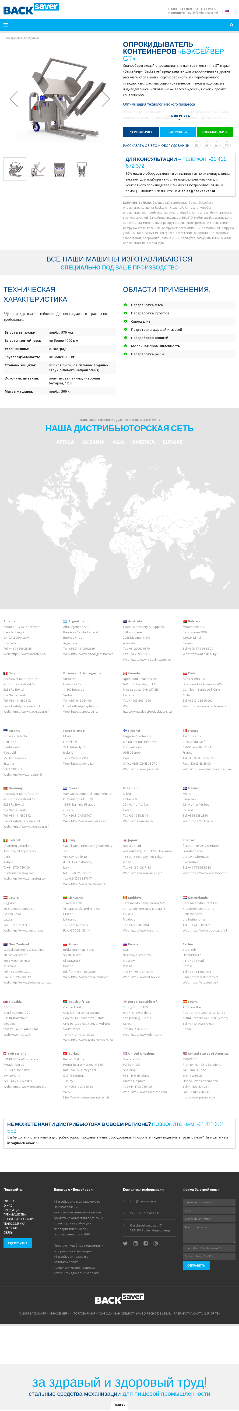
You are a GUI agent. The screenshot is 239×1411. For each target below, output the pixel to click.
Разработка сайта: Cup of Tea (197, 1313)
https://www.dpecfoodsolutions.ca (147, 711)
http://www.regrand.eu (27, 930)
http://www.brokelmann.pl (89, 977)
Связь (8, 1232)
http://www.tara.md (144, 930)
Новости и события (19, 1219)
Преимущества (15, 1214)
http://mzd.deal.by (204, 654)
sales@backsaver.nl (198, 191)
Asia (118, 442)
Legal (166, 1313)
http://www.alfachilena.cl (208, 706)
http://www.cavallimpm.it (88, 884)
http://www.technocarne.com (210, 769)
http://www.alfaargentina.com (92, 654)
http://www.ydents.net (146, 1034)
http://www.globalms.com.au (151, 659)
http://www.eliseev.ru (146, 977)
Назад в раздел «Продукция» (21, 38)
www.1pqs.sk (20, 1034)
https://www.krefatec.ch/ (28, 654)
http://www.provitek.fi (26, 774)
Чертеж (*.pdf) (141, 131)
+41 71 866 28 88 (20, 648)
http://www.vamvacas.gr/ (89, 821)
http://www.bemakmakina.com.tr (86, 1097)
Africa (65, 442)
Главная (10, 1201)
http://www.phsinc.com (199, 1097)
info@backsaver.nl (205, 13)
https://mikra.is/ (82, 763)
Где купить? (178, 131)
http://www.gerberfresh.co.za (92, 1040)
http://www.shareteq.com (29, 878)
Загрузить (11, 1228)
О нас (8, 1206)
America (143, 442)
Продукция (12, 1210)
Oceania (93, 442)
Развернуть (179, 116)
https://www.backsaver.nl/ (30, 711)
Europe (173, 442)
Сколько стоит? (215, 131)
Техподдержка (14, 1224)
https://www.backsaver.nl (209, 930)
